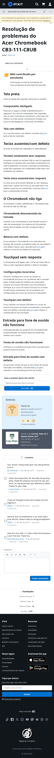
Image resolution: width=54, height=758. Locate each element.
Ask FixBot (25, 388)
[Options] (3, 11)
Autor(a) (10, 399)
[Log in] (49, 4)
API (3, 646)
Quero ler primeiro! (12, 699)
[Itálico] (12, 554)
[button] (36, 4)
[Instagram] (22, 719)
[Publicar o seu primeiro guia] (33, 421)
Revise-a (46, 20)
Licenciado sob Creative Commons (27, 749)
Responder (40, 471)
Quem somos (7, 626)
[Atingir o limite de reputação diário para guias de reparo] (28, 421)
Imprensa (32, 626)
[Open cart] (43, 4)
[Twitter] (17, 719)
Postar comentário (40, 578)
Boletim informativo (10, 642)
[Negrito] (7, 554)
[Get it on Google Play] (38, 668)
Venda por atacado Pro (37, 638)
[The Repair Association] (46, 719)
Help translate (25, 711)
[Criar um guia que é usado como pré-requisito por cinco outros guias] (23, 421)
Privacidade (7, 662)
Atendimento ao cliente (12, 630)
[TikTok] (7, 719)
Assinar (27, 694)
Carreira (5, 638)
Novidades (32, 630)
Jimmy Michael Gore (15, 539)
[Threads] (41, 719)
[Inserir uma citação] (24, 554)
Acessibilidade (8, 658)
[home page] (15, 4)
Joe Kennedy (12, 470)
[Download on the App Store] (37, 660)
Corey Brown (14, 489)
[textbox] (27, 565)
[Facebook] (12, 719)
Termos (5, 666)
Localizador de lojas (36, 642)
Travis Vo (11, 55)
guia (45, 133)
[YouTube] (27, 719)
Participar (32, 634)
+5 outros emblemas (28, 424)
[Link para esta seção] (2, 94)
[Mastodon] (32, 719)
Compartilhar (12, 473)
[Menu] (4, 4)
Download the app (37, 653)
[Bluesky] (37, 719)
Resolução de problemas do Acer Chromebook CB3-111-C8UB (22, 11)
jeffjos (9, 506)
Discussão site (8, 634)
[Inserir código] (16, 554)
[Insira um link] (20, 554)
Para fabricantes (35, 646)
